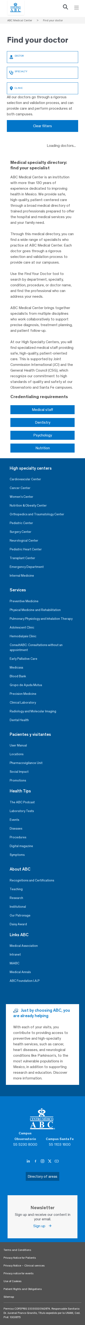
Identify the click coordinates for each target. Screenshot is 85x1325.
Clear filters (42, 126)
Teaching (16, 889)
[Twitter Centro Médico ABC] (50, 1161)
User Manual (18, 745)
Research (16, 898)
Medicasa (16, 667)
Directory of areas (42, 1176)
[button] (65, 8)
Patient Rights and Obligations (23, 1289)
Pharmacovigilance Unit (26, 763)
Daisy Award (18, 924)
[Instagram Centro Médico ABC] (43, 1161)
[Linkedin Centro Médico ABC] (28, 1161)
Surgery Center (20, 532)
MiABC (14, 963)
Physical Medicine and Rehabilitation (35, 610)
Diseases (16, 828)
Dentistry (42, 422)
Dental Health (19, 720)
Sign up (40, 1226)
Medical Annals (20, 972)
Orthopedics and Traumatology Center (37, 514)
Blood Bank (18, 676)
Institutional (18, 907)
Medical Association (24, 946)
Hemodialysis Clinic (23, 636)
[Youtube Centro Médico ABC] (57, 1161)
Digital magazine (21, 846)
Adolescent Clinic (22, 627)
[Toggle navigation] (76, 7)
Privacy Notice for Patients (20, 1257)
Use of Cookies (12, 1281)
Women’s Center (21, 497)
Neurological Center (24, 541)
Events (14, 820)
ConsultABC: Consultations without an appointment (36, 647)
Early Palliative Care (23, 659)
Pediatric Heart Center (26, 549)
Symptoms (17, 855)
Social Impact (19, 772)
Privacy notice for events (19, 1273)
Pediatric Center (21, 523)
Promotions (18, 780)
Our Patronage (20, 915)
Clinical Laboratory (23, 703)
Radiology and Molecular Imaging (33, 711)
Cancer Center (20, 488)
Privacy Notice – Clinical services (24, 1265)
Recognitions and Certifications (32, 880)
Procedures (18, 837)
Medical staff (42, 409)
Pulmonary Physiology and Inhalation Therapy (41, 619)
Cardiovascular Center (25, 479)
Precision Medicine (23, 694)
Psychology (42, 435)
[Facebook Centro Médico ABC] (35, 1161)
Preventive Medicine (24, 601)
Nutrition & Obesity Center (28, 505)
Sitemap (9, 1296)
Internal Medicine (22, 576)
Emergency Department (27, 567)
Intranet (15, 954)
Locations (16, 754)
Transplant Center (22, 558)
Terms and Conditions (17, 1250)
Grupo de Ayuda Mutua (26, 685)
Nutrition (42, 448)
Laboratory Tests (22, 811)
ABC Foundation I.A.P (24, 981)
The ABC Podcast (22, 802)
